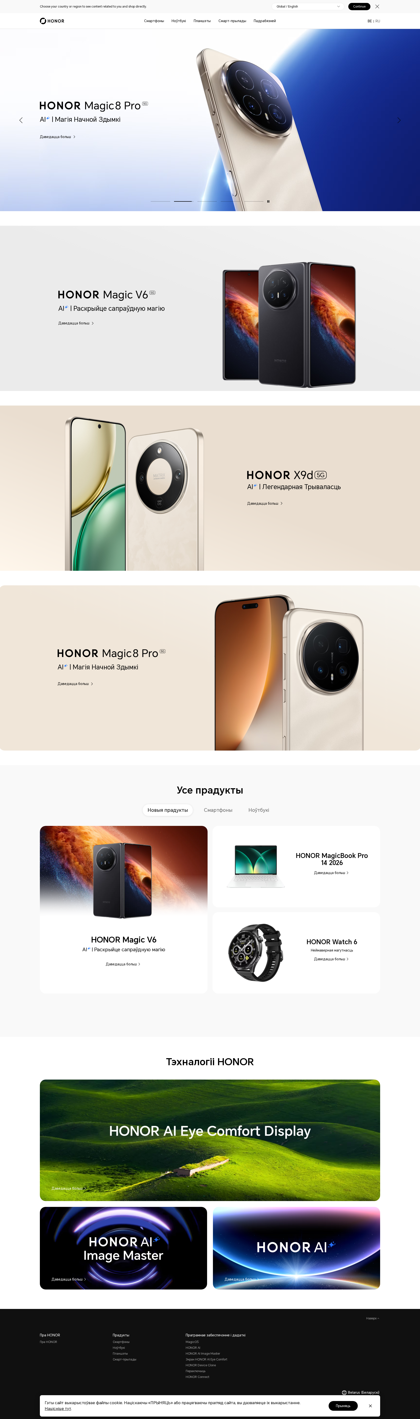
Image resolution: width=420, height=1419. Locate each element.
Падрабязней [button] (265, 21)
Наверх (371, 1318)
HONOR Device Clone (201, 1365)
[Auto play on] (268, 201)
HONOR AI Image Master (203, 1353)
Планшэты (202, 21)
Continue (359, 6)
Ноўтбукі (179, 21)
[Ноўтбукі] (188, 21)
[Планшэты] (213, 21)
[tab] (169, 810)
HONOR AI (193, 1348)
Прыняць (343, 1406)
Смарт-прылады (232, 21)
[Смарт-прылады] (248, 21)
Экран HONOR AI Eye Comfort (206, 1359)
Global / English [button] (287, 6)
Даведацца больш (283, 136)
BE (370, 21)
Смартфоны (154, 21)
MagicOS (192, 1342)
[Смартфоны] (166, 21)
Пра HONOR (48, 1342)
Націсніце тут (58, 1408)
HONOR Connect (197, 1377)
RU (378, 21)
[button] (21, 120)
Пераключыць (195, 1371)
